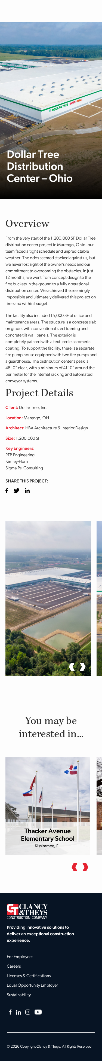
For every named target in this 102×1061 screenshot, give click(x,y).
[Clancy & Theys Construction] (27, 911)
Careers (14, 966)
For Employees (20, 957)
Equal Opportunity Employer (32, 985)
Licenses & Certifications (29, 976)
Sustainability (19, 995)
